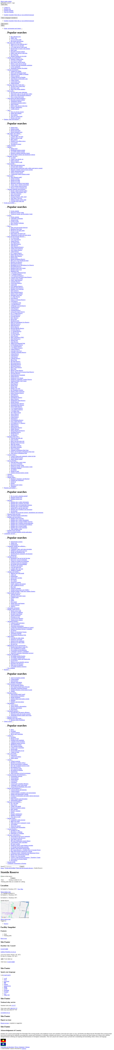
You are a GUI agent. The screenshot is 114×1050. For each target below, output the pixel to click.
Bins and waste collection (14, 42)
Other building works (16, 529)
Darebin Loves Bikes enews (18, 141)
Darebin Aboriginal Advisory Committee (21, 629)
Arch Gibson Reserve (16, 250)
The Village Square (16, 412)
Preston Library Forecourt (17, 391)
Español (6, 992)
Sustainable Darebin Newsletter (19, 68)
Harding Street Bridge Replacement (20, 848)
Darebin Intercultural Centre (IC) (19, 647)
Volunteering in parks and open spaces (21, 235)
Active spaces (14, 705)
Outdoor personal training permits (19, 472)
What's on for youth (16, 611)
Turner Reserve (15, 415)
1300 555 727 (13, 1008)
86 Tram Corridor (15, 844)
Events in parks (15, 221)
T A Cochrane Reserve (17, 408)
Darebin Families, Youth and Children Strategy (23, 591)
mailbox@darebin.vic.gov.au (8, 952)
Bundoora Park (15, 271)
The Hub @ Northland (17, 612)
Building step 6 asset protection (19, 527)
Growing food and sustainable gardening (21, 65)
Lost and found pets (16, 567)
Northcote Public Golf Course (18, 381)
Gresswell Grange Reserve (18, 312)
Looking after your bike (17, 136)
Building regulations (16, 815)
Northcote (13, 482)
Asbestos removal (15, 594)
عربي (5, 978)
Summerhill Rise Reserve (17, 405)
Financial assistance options (18, 808)
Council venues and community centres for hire (23, 456)
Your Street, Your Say (16, 198)
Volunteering (14, 771)
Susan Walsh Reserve (16, 406)
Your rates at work (15, 817)
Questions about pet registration (19, 562)
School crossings (15, 178)
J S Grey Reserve (15, 334)
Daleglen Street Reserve (17, 287)
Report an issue (15, 738)
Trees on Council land (16, 116)
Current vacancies (15, 761)
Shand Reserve (15, 396)
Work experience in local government (20, 773)
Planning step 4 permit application (20, 506)
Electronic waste (15, 88)
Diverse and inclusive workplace (19, 764)
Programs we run (15, 617)
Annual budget (15, 777)
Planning (9, 500)
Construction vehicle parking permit (20, 174)
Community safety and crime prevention (21, 549)
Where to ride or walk (16, 138)
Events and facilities (9, 203)
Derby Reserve (15, 290)
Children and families (13, 572)
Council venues (11, 454)
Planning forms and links (13, 514)
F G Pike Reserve (15, 296)
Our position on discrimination (19, 650)
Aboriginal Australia (16, 633)
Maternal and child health (17, 573)
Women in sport (15, 471)
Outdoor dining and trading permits (20, 699)
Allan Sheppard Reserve (17, 247)
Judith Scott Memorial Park (18, 343)
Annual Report (15, 779)
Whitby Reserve (15, 429)
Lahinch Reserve (15, 349)
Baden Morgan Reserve (17, 254)
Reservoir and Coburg (16, 485)
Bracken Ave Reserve (16, 262)
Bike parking (14, 139)
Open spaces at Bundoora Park (19, 453)
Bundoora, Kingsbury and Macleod (20, 478)
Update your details (16, 806)
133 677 (13, 1005)
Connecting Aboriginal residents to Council (22, 627)
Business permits (11, 693)
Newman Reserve (15, 373)
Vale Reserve (14, 418)
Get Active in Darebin (16, 463)
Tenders (13, 691)
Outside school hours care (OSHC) (20, 590)
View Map (20, 889)
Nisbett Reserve (15, 376)
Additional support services (18, 743)
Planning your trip (12, 156)
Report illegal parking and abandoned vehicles (23, 154)
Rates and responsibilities (14, 802)
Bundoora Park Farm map (17, 442)
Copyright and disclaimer (7, 1047)
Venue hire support (16, 826)
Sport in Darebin (11, 460)
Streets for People (15, 195)
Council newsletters (16, 756)
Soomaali (6, 990)
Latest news (14, 755)
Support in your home (16, 639)
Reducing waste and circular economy (21, 714)
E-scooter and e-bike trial (17, 201)
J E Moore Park (15, 333)
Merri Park (13, 369)
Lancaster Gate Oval (16, 351)
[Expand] (24, 85)
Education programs (16, 445)
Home (2, 868)
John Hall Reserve (15, 339)
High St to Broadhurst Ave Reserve (20, 322)
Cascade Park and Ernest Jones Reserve (21, 277)
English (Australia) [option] (19, 20)
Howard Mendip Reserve (17, 328)
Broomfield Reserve (16, 266)
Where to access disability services (20, 662)
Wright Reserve (15, 433)
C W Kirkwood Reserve (17, 275)
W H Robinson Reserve (17, 420)
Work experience (15, 448)
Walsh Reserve (15, 424)
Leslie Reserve (14, 355)
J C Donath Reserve (16, 331)
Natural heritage (15, 83)
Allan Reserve (14, 245)
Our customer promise (16, 746)
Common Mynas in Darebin (18, 77)
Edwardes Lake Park (16, 295)
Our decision (14, 511)
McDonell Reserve (16, 366)
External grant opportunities (18, 827)
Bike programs (14, 135)
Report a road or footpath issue (19, 187)
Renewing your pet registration (19, 559)
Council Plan (14, 780)
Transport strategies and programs (16, 189)
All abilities (14, 469)
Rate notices (14, 805)
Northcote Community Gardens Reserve (21, 379)
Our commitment (15, 624)
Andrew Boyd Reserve (17, 248)
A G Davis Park (15, 238)
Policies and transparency (14, 788)
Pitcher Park (14, 387)
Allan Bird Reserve (16, 244)
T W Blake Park (15, 411)
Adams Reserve (15, 241)
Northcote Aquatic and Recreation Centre (21, 466)
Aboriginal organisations (17, 626)
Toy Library (14, 581)
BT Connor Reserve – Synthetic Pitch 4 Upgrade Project (26, 850)
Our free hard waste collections (19, 92)
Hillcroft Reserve (15, 325)
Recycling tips (14, 54)
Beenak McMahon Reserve (18, 259)
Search (2, 866)
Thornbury (13, 486)
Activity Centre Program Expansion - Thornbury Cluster (25, 857)
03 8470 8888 (4, 949)
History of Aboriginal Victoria (18, 632)
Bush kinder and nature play (18, 233)
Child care (13, 575)
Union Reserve (15, 417)
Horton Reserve (15, 327)
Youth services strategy (17, 620)
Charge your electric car (17, 159)
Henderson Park (15, 321)
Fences (12, 812)
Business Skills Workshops (18, 720)
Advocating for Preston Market (19, 859)
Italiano (6, 984)
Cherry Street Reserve (16, 280)
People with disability (13, 654)
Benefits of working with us (18, 762)
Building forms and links (17, 518)
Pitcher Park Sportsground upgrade (20, 854)
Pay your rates (14, 803)
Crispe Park (14, 284)
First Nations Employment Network (20, 687)
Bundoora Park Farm (16, 229)
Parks (8, 226)
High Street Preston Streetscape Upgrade (21, 851)
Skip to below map (6, 892)
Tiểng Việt (7, 995)
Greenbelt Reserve (15, 310)
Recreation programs (16, 447)
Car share (13, 157)
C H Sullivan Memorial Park (18, 272)
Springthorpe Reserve (16, 397)
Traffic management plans (17, 171)
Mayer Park (14, 360)
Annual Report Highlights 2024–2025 (21, 786)
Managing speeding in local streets (20, 183)
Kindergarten (14, 576)
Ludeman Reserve (15, 358)
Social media (14, 749)
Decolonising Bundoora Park (18, 635)
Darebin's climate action (17, 59)
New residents (11, 668)
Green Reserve (15, 308)
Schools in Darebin (16, 588)
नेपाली (5, 987)
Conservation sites (15, 81)
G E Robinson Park (16, 302)
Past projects (14, 709)
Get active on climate (16, 60)
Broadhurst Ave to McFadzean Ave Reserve (22, 265)
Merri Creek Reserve (16, 367)
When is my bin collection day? (19, 44)
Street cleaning (14, 104)
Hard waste (14, 50)
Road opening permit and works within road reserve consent (26, 168)
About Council (8, 721)
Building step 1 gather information (20, 520)
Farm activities (14, 439)
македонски (7, 986)
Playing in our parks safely (18, 230)
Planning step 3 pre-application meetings (21, 505)
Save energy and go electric (18, 62)
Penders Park (14, 385)
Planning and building (10, 488)
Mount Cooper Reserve (17, 370)
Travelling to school (16, 144)
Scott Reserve (14, 394)
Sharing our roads (15, 181)
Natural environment (12, 69)
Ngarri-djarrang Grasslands (18, 375)
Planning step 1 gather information (20, 502)
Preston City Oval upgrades (18, 856)
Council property (15, 791)
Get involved (14, 660)
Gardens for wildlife (16, 71)
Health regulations (15, 697)
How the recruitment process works (20, 765)
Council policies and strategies (19, 789)
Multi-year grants (15, 821)
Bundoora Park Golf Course (18, 268)
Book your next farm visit (17, 441)
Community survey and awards (19, 785)
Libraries (9, 474)
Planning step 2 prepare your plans (20, 503)
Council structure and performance (16, 774)
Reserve (6, 923)
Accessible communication (18, 657)
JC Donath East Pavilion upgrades (20, 847)
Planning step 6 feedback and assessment (21, 509)
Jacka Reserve (14, 336)
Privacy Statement (19, 1047)
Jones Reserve (14, 342)
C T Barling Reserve (16, 274)
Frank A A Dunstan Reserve (18, 299)
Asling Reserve (15, 251)
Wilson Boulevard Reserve (18, 430)
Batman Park (14, 257)
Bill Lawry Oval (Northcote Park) (20, 260)
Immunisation (14, 547)
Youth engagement (16, 615)
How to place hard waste (17, 97)
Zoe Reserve (14, 435)
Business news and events (14, 718)
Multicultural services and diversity (16, 645)
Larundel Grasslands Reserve (18, 352)
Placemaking (10, 703)
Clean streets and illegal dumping (16, 98)
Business (6, 669)
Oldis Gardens (14, 382)
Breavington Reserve (16, 263)
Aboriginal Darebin (12, 621)
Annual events (14, 220)
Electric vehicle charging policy (19, 190)
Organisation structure (16, 776)
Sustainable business (12, 711)
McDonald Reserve (16, 364)
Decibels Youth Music (16, 614)
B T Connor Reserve (16, 253)
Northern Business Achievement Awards (21, 690)
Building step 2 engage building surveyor (21, 521)
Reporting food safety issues (18, 596)
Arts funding (14, 824)
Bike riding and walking (13, 133)
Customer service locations (18, 741)
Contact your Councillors (17, 747)
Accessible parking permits (18, 151)
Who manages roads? (16, 177)
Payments (13, 737)
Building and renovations (14, 517)
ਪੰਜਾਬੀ (5, 989)
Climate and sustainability (14, 57)
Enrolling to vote (15, 830)
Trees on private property (17, 112)
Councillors (14, 782)
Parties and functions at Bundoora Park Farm (22, 451)
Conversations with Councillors (19, 842)
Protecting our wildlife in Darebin (19, 74)
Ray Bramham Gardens (17, 390)
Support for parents (16, 582)
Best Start (13, 587)
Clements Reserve (15, 281)
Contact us (10, 735)
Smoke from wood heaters (18, 603)
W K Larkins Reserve (16, 421)
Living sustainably (15, 66)
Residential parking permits (18, 150)
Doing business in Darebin (14, 684)
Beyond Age (14, 644)
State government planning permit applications (19, 532)
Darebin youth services (13, 609)
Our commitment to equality (18, 648)
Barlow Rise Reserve (16, 256)
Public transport (11, 145)
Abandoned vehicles (16, 101)
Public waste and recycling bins (19, 53)
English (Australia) (19, 15)
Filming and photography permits (19, 794)
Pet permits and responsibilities (19, 564)
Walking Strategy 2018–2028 (18, 200)
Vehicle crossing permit (17, 172)
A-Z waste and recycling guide (19, 47)
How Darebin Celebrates (17, 223)
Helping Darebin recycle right (18, 56)
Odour (12, 600)
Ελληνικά (6, 981)
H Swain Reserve (15, 316)
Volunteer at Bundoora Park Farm (19, 450)
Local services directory (17, 618)
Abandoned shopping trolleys (18, 103)
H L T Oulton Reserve (17, 313)
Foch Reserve (14, 298)
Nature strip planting (16, 113)
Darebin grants (11, 818)
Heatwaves (14, 555)
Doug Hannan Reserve (17, 292)
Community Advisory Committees (20, 651)
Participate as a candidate (17, 833)
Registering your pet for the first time (20, 558)
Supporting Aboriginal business (19, 688)
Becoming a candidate (16, 832)
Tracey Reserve (15, 414)
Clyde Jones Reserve (16, 283)
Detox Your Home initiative (18, 89)
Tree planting (14, 115)
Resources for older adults (17, 642)
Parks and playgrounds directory (19, 227)
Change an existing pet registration (20, 561)
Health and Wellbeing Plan (18, 552)
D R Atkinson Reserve (17, 286)
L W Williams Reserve (17, 348)
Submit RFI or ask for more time (19, 508)
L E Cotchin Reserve (16, 346)
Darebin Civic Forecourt (17, 289)
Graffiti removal (15, 109)
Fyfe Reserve (14, 301)
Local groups (14, 142)
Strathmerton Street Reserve (18, 400)
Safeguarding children (16, 800)
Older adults (10, 636)
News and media (11, 753)
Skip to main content (6, 1)
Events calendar (15, 217)
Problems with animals (17, 565)
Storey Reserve (15, 399)
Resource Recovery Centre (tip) (15, 85)
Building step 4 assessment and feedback (21, 524)
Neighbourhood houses (17, 457)
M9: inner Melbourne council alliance (20, 841)
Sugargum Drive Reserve (17, 403)
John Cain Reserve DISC (17, 337)
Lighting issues (15, 597)
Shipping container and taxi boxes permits (22, 169)
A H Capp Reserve (16, 239)
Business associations (16, 708)
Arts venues (10, 475)
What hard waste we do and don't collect (21, 94)
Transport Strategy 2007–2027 (19, 196)
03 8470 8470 (7, 975)
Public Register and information (19, 799)
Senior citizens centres (16, 459)
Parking (9, 147)
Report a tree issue (15, 118)
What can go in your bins (17, 45)
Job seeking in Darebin (17, 770)
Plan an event (14, 224)
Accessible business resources (18, 666)
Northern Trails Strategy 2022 (18, 192)
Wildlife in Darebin (16, 570)
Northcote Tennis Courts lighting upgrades (22, 845)
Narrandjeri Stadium (16, 468)
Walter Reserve (15, 426)
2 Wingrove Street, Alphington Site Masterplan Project (25, 853)
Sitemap (27, 1047)
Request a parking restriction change (20, 153)
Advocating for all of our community (20, 836)
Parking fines (14, 148)
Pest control (14, 602)
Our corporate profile (16, 768)
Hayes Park (14, 319)
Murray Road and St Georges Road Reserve (22, 372)
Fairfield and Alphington (17, 480)
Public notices (14, 758)
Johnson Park (14, 340)
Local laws (13, 797)
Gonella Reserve (15, 307)
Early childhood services (17, 585)
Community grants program (18, 820)
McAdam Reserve (15, 361)
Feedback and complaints (17, 740)
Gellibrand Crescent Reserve (18, 305)
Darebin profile (11, 862)
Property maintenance (16, 107)
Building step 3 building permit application (22, 523)
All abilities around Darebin (18, 656)
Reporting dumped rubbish (18, 51)
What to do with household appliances (21, 95)
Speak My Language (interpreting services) (22, 653)
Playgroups (14, 579)
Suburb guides (11, 477)
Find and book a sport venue (18, 462)
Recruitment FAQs (16, 767)
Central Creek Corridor (17, 278)
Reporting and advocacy (17, 663)
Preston (13, 483)
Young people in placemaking (18, 706)
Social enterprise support (17, 685)
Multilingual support (16, 744)
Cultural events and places (17, 623)
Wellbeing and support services (19, 550)
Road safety (10, 175)
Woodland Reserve (16, 432)
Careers (9, 759)
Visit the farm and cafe (17, 438)
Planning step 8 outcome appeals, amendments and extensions (27, 512)
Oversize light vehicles (17, 166)
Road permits (10, 163)
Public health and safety (13, 593)
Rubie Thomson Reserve (17, 393)
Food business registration (17, 696)
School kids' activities (16, 578)
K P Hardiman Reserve (17, 345)
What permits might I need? (18, 694)
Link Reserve (14, 357)
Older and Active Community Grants (20, 823)
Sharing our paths (15, 180)
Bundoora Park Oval (16, 269)
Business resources (12, 717)
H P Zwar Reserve (15, 315)
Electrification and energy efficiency (20, 712)
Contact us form (15, 752)
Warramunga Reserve (16, 427)
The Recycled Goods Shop (18, 86)
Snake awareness (15, 75)
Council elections (11, 829)
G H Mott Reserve (15, 304)
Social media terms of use (17, 750)
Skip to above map (6, 919)
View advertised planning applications (17, 515)
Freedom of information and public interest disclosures (25, 796)
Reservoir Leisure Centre (17, 465)
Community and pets (9, 533)
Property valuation (15, 811)
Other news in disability (17, 665)
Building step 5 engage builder (19, 526)
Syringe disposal (15, 605)
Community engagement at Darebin (16, 863)
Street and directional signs (18, 165)
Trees (8, 110)
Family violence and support (18, 584)
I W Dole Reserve (15, 330)
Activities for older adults (17, 638)
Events (9, 215)
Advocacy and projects (13, 835)
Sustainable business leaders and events (21, 715)
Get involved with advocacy (18, 838)
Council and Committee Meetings (19, 783)
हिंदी (5, 983)
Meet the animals (15, 444)
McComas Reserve (16, 363)
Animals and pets (11, 556)
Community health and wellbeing (16, 546)
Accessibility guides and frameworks (20, 659)
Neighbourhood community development (21, 553)
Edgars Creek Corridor (17, 293)
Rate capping (14, 809)
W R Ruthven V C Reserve (18, 423)
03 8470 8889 (11, 962)
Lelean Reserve (15, 354)
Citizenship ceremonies (17, 218)
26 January (13, 630)
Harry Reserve (14, 318)
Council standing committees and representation (23, 792)
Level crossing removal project (19, 186)
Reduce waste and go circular (18, 63)
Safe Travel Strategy (16, 193)
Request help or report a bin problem (20, 48)
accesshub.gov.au (5, 1012)
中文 (5, 979)
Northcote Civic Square (17, 378)
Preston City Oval (15, 388)
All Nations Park (15, 242)
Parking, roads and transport (11, 119)
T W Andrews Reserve (17, 409)
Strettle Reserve (15, 402)
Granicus (23, 1048)
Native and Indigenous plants (18, 72)
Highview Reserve (16, 324)
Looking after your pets (17, 569)
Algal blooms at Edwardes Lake (19, 78)
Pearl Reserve (14, 384)
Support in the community (17, 641)
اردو (5, 993)
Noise (12, 599)
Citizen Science (15, 80)
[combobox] (9, 18)
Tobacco (13, 606)
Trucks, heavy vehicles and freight (20, 184)
